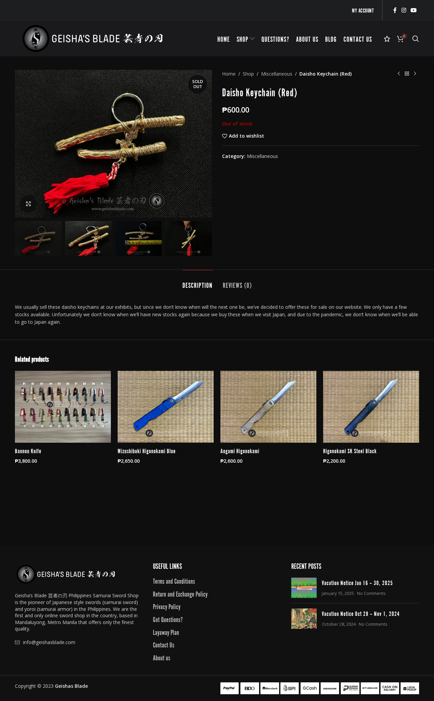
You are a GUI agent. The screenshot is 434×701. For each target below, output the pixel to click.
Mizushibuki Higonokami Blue (147, 450)
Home (229, 74)
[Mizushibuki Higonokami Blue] (166, 407)
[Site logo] (92, 38)
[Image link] (66, 573)
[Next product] (415, 74)
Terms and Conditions (174, 581)
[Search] (415, 38)
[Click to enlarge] (28, 203)
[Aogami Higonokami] (268, 407)
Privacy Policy (166, 606)
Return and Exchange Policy (180, 593)
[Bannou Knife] (63, 407)
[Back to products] (407, 74)
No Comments (371, 593)
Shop (248, 74)
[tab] (197, 281)
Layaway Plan (166, 632)
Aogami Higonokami (239, 450)
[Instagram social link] (403, 10)
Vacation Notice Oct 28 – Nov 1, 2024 (361, 613)
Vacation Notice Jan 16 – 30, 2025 (357, 582)
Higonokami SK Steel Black (350, 450)
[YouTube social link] (414, 10)
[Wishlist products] (387, 38)
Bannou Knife (28, 450)
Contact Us (163, 644)
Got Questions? (168, 619)
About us (161, 657)
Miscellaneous (276, 74)
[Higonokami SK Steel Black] (371, 407)
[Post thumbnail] (304, 588)
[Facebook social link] (395, 10)
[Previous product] (399, 74)
